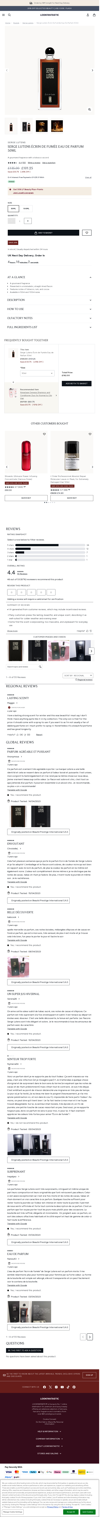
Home (7, 23)
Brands (16, 23)
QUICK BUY (26, 498)
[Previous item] (7, 467)
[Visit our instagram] (56, 1387)
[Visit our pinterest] (74, 1387)
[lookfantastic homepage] (49, 14)
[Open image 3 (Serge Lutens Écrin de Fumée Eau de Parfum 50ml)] (42, 126)
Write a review (34, 163)
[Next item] (92, 467)
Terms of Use (67, 1507)
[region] (49, 1498)
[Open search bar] (9, 14)
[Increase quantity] (28, 221)
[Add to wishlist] (87, 233)
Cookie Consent (49, 1419)
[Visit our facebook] (44, 1387)
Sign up (89, 1375)
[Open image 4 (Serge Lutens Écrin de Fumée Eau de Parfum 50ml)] (57, 126)
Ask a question (48, 163)
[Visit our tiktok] (68, 1387)
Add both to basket (77, 383)
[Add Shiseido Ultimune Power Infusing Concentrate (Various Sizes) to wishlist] (44, 434)
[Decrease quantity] (11, 221)
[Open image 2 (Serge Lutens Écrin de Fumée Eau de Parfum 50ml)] (26, 126)
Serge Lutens (28, 23)
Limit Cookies (88, 1512)
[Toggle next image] (92, 70)
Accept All (71, 1512)
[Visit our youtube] (62, 1387)
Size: (10, 203)
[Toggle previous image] (7, 70)
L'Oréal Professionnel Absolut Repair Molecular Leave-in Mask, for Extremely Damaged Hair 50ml (69, 479)
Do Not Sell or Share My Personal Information (49, 1423)
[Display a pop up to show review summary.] (25, 487)
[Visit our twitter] (50, 1387)
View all (88, 177)
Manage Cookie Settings (12, 1512)
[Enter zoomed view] (90, 109)
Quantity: (13, 216)
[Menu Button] (3, 14)
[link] (88, 14)
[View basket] (94, 14)
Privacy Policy (52, 1507)
